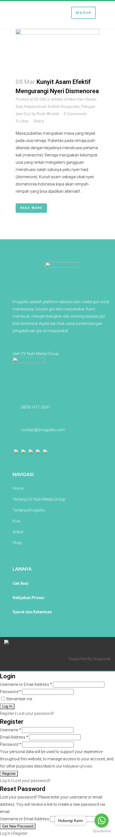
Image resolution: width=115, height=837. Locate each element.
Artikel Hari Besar (80, 99)
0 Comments (75, 114)
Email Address (14, 737)
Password (10, 691)
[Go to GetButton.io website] (102, 831)
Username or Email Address (26, 684)
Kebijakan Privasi (28, 597)
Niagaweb (102, 659)
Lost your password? (35, 713)
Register (7, 713)
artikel (57, 99)
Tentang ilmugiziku (29, 510)
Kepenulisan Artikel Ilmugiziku (52, 106)
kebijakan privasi (77, 766)
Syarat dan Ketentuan (32, 612)
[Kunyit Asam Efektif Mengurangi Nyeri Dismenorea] (57, 50)
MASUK (83, 13)
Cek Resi (20, 583)
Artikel (18, 532)
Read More (31, 208)
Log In (5, 780)
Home (18, 488)
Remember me (19, 699)
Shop (17, 543)
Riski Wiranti (48, 114)
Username (10, 730)
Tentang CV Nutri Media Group (39, 499)
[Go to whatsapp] (102, 821)
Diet (19, 106)
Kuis (16, 521)
